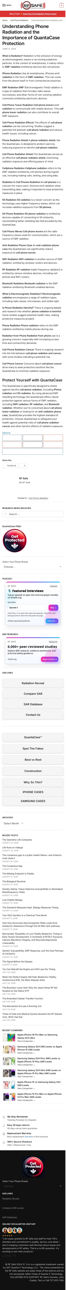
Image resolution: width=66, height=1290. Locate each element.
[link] (33, 603)
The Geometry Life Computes (17, 839)
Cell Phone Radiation (19, 20)
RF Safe (23, 478)
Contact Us (33, 714)
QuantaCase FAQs (11, 526)
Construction (33, 771)
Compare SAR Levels (12, 1208)
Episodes (12, 602)
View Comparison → (26, 1041)
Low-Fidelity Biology (12, 900)
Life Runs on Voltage (12, 847)
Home (5, 20)
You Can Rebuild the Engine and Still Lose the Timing (28, 969)
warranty (29, 1136)
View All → (52, 621)
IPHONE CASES (33, 792)
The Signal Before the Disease (17, 961)
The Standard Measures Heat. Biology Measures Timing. (30, 907)
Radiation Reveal (33, 683)
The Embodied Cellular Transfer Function (22, 998)
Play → (53, 607)
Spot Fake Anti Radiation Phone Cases (39, 14)
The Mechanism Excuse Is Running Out (21, 1006)
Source (6, 432)
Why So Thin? (33, 782)
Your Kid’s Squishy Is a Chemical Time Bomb (24, 915)
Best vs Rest (33, 759)
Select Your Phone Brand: (15, 561)
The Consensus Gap (12, 866)
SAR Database (33, 704)
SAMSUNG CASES (33, 801)
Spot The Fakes (33, 748)
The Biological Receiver (14, 881)
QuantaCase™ (33, 737)
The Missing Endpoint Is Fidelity (18, 873)
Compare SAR (33, 693)
